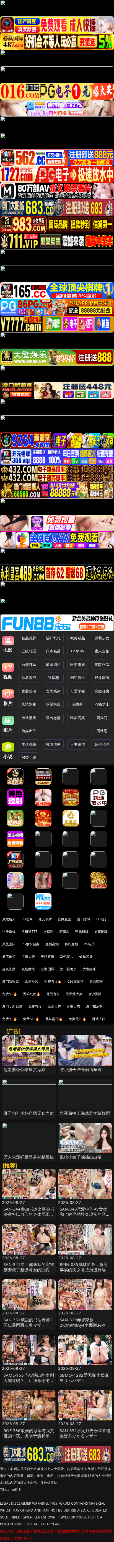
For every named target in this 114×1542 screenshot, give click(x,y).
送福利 (48, 931)
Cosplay (77, 650)
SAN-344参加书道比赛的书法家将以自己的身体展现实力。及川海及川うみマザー (29, 1214)
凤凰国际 (9, 944)
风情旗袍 (29, 704)
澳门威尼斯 (94, 1006)
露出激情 (53, 717)
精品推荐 (29, 637)
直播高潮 (52, 944)
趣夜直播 (9, 969)
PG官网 (27, 919)
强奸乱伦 (53, 637)
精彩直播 (71, 944)
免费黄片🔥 (77, 1018)
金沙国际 (95, 994)
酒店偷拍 (9, 956)
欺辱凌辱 (29, 677)
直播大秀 (73, 1006)
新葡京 (64, 931)
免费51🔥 (9, 994)
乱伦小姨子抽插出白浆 (81, 1157)
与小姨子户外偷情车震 (81, 1069)
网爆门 (102, 717)
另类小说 (29, 757)
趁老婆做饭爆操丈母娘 (25, 1069)
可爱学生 (77, 691)
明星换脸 (53, 704)
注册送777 (30, 931)
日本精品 (53, 650)
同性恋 (102, 730)
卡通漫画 (29, 717)
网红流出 (77, 677)
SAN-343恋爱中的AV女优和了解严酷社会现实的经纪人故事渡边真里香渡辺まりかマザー (85, 1217)
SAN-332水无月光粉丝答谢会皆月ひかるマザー (85, 1433)
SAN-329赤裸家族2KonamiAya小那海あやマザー (85, 1325)
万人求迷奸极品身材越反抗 (29, 1157)
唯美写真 (77, 717)
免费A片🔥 (31, 1018)
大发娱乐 (89, 969)
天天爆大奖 (74, 994)
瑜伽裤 (77, 704)
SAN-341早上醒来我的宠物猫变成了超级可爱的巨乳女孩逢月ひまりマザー (29, 1270)
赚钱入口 (99, 1018)
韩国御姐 (53, 664)
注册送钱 (9, 931)
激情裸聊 (96, 981)
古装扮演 (29, 691)
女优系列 (53, 691)
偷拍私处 (86, 956)
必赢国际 (101, 931)
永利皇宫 (31, 981)
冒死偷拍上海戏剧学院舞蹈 (85, 1113)
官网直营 (64, 919)
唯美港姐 (77, 664)
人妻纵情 (77, 744)
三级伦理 (29, 650)
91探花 (53, 677)
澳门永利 (83, 919)
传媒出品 (29, 730)
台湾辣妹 (29, 664)
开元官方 (53, 994)
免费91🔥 (9, 1018)
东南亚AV (102, 664)
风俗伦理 (102, 744)
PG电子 (102, 919)
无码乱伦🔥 (32, 994)
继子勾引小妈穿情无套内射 (29, 1113)
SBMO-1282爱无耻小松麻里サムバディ (84, 1377)
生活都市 (29, 744)
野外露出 (102, 677)
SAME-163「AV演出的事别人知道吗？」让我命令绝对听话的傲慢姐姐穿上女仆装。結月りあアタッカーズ (29, 1383)
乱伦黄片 (67, 956)
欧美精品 (77, 637)
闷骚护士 (102, 704)
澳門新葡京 (10, 981)
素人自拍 (102, 650)
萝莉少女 (102, 637)
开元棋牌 (45, 919)
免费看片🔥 (53, 981)
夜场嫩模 (28, 969)
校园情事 (53, 744)
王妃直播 (47, 956)
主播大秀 (28, 956)
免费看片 (35, 1006)
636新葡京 (76, 981)
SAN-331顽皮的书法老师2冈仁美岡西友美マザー (28, 1322)
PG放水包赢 (31, 944)
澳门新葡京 (68, 969)
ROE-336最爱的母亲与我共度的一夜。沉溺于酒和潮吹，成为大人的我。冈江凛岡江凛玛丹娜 (29, 1438)
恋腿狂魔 (102, 691)
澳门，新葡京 (12, 1006)
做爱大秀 (54, 1006)
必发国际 (47, 969)
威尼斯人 (9, 919)
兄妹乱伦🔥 (54, 1018)
